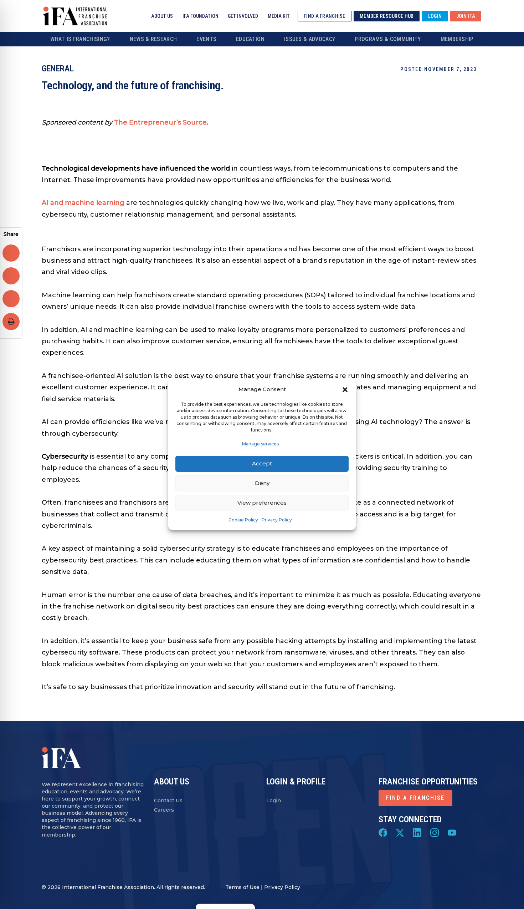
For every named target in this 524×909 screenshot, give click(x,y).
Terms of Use (242, 887)
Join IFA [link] (465, 16)
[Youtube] (452, 832)
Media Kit (279, 16)
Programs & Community (388, 39)
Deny (262, 483)
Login (273, 800)
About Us (162, 16)
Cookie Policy (243, 519)
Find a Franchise (415, 797)
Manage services (260, 443)
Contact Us (168, 800)
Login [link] (435, 16)
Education (250, 39)
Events (206, 39)
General (58, 69)
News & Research (153, 39)
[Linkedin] (417, 832)
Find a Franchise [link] (324, 16)
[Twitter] (400, 832)
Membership (457, 39)
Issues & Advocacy (309, 39)
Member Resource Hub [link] (386, 16)
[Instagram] (434, 832)
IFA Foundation (201, 16)
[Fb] (383, 832)
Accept (262, 463)
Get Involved (243, 16)
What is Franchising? (80, 39)
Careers (164, 810)
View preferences (262, 502)
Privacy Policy (277, 519)
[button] (345, 389)
